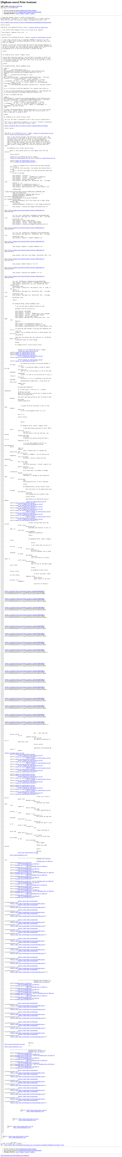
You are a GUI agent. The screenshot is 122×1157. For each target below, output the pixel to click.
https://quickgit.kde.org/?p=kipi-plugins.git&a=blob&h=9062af (24, 591)
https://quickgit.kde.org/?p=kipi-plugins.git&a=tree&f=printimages (26, 125)
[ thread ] (22, 13)
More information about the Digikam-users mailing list (15, 1155)
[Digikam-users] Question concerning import (29, 12)
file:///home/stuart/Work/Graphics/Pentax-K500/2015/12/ (26, 210)
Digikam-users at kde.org (44, 861)
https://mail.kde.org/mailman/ (28, 904)
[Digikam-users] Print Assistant (28, 10)
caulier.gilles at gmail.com (15, 6)
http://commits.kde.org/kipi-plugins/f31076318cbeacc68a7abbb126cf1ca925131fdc (26, 22)
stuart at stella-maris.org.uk (40, 37)
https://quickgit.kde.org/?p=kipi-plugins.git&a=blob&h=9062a (24, 598)
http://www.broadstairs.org (18, 855)
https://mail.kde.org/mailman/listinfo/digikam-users (27, 903)
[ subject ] (27, 13)
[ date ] (17, 13)
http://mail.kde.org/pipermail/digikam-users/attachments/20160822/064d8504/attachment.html (34, 1145)
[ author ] (32, 13)
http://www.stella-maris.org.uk (28, 852)
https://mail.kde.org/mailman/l (28, 901)
